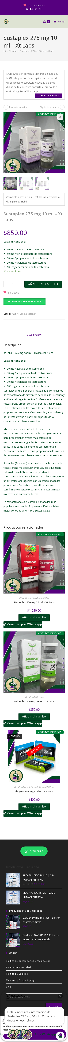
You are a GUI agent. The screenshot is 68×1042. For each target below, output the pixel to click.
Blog (8, 986)
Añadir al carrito (43, 284)
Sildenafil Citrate (47, 787)
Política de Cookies (17, 973)
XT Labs (21, 313)
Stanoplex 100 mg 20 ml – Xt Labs (34, 602)
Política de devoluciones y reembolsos (28, 960)
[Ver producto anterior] (5, 107)
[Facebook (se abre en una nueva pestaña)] (31, 9)
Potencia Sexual (29, 787)
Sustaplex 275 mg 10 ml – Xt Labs (37, 51)
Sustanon (31, 313)
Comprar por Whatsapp (26, 301)
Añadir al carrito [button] (34, 617)
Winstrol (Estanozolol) (38, 597)
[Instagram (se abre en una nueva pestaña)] (36, 9)
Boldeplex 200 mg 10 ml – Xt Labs (34, 701)
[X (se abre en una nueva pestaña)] (27, 9)
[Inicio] (4, 51)
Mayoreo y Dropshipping (20, 980)
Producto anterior (18, 107)
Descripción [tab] (34, 334)
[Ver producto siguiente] (62, 107)
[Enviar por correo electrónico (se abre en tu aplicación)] (40, 9)
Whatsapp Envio (49, 95)
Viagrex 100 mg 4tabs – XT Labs (34, 791)
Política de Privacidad (18, 967)
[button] (60, 117)
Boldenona (38, 697)
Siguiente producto (49, 107)
